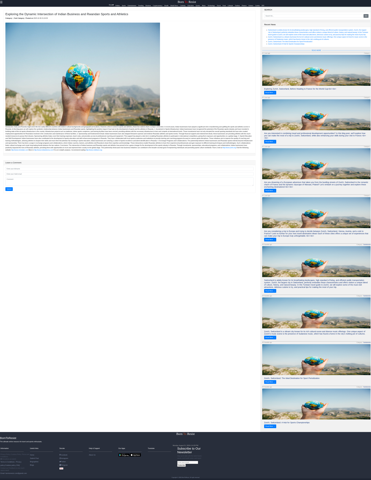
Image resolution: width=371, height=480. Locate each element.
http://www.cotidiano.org (94, 150)
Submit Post (34, 458)
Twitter (63, 462)
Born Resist (187, 2)
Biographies (34, 462)
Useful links (34, 448)
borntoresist (367, 244)
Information (4, 448)
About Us (92, 455)
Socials (62, 448)
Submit (9, 189)
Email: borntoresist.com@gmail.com (13, 473)
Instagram (64, 458)
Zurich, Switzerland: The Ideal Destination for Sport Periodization (290, 41)
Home (32, 455)
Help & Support (94, 448)
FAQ (18, 465)
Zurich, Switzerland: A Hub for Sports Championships (286, 44)
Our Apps (121, 448)
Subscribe (181, 465)
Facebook (63, 455)
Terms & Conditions (7, 462)
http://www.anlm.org (229, 147)
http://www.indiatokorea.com (43, 150)
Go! (366, 16)
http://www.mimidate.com (19, 150)
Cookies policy (10, 465)
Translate (151, 448)
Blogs (32, 465)
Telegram (64, 465)
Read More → (270, 92)
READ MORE (316, 50)
